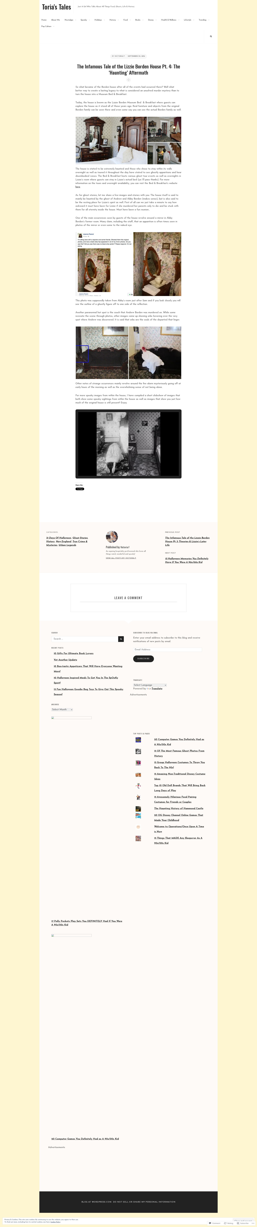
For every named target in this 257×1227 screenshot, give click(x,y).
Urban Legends (67, 545)
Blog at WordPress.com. (97, 1202)
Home (43, 20)
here (77, 187)
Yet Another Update (65, 660)
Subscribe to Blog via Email (145, 633)
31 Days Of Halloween (58, 538)
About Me (55, 20)
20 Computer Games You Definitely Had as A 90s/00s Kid (85, 1139)
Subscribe (143, 659)
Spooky (84, 20)
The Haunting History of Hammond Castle (178, 808)
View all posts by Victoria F (121, 558)
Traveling (202, 20)
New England (63, 541)
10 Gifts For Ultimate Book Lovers (73, 653)
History (112, 20)
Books (137, 20)
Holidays (98, 20)
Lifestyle (187, 20)
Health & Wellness (168, 20)
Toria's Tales (56, 6)
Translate (157, 689)
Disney (151, 20)
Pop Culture (46, 26)
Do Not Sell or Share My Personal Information (144, 1202)
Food (125, 20)
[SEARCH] (211, 36)
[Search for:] (84, 639)
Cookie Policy (55, 1222)
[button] (111, 140)
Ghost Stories (80, 538)
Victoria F (120, 56)
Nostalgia (69, 20)
